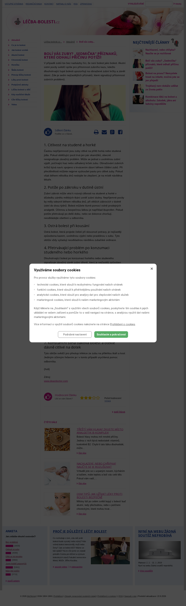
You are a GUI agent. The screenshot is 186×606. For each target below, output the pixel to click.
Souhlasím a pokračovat (111, 334)
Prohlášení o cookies (122, 324)
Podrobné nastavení (75, 334)
